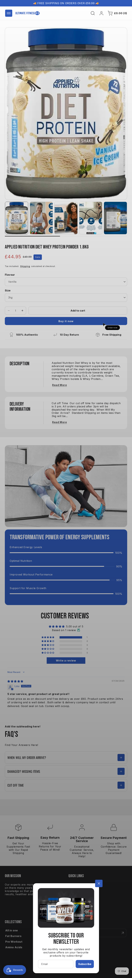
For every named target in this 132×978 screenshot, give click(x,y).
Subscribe (84, 964)
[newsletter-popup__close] (99, 883)
